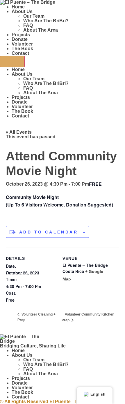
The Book (22, 48)
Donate (20, 39)
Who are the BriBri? (46, 20)
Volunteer (22, 43)
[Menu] (12, 61)
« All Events (19, 132)
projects (21, 34)
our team (33, 16)
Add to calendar (48, 232)
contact (20, 53)
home (18, 6)
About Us (22, 11)
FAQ (28, 25)
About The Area (40, 30)
